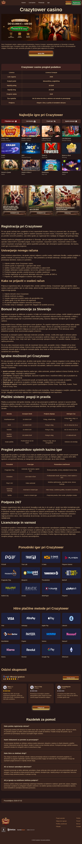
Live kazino (29, 121)
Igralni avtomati (70, 121)
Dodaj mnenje (71, 677)
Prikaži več (41, 707)
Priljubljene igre (9, 121)
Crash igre (50, 121)
